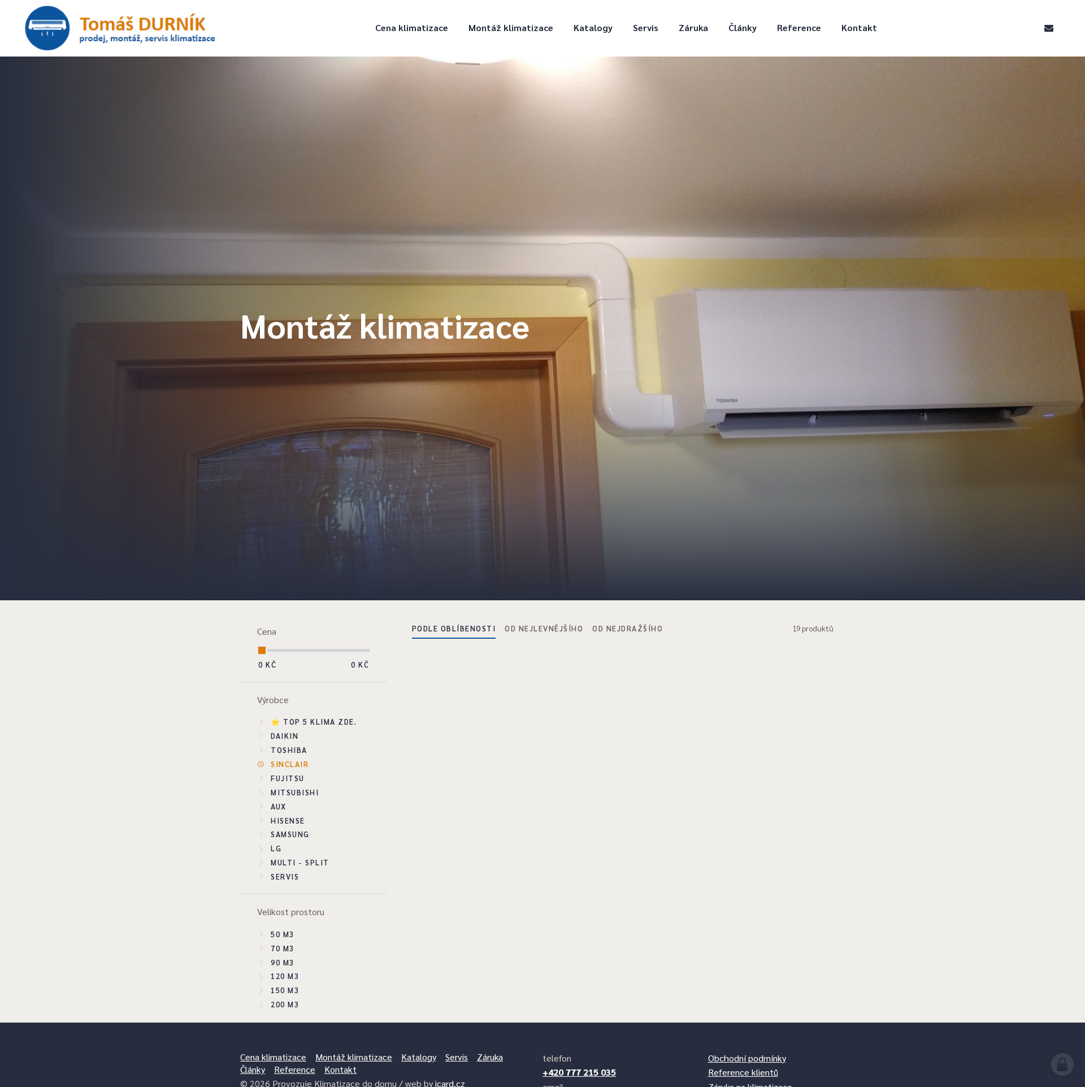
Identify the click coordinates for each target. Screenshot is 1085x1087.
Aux (279, 806)
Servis (645, 27)
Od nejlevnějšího (544, 628)
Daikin (284, 735)
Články (742, 27)
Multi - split (300, 862)
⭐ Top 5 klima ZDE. (314, 721)
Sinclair (290, 764)
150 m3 (285, 990)
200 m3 (285, 1004)
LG (276, 848)
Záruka (693, 27)
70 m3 (282, 948)
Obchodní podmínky (747, 1058)
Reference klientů (743, 1072)
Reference (799, 27)
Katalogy (593, 27)
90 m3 (282, 962)
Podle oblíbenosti (454, 628)
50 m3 (282, 934)
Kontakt (859, 27)
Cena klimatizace (411, 27)
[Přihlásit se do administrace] (1062, 1064)
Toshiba (289, 750)
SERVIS (285, 876)
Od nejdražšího (627, 628)
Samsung (290, 834)
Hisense (288, 820)
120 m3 (285, 976)
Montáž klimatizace (510, 27)
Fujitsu (288, 778)
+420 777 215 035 (579, 1072)
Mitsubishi (295, 792)
